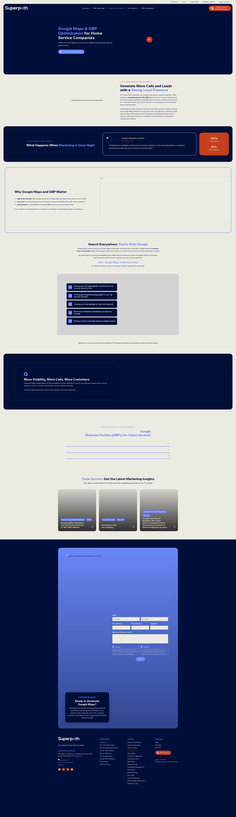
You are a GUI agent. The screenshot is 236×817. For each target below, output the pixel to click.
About (176, 2)
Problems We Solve (116, 8)
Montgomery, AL (80, 754)
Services (85, 8)
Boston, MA (61, 756)
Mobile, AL (71, 754)
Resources (195, 2)
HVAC (157, 742)
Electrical (158, 747)
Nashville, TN (69, 756)
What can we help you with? (122, 632)
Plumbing (158, 745)
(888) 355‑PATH (160, 760)
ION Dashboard (147, 8)
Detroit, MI (88, 754)
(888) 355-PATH (224, 2)
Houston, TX (78, 756)
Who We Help (98, 8)
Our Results (132, 8)
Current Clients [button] (209, 2)
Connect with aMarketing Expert (221, 8)
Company (154, 624)
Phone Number (137, 624)
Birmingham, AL (62, 754)
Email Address (117, 624)
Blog (185, 2)
